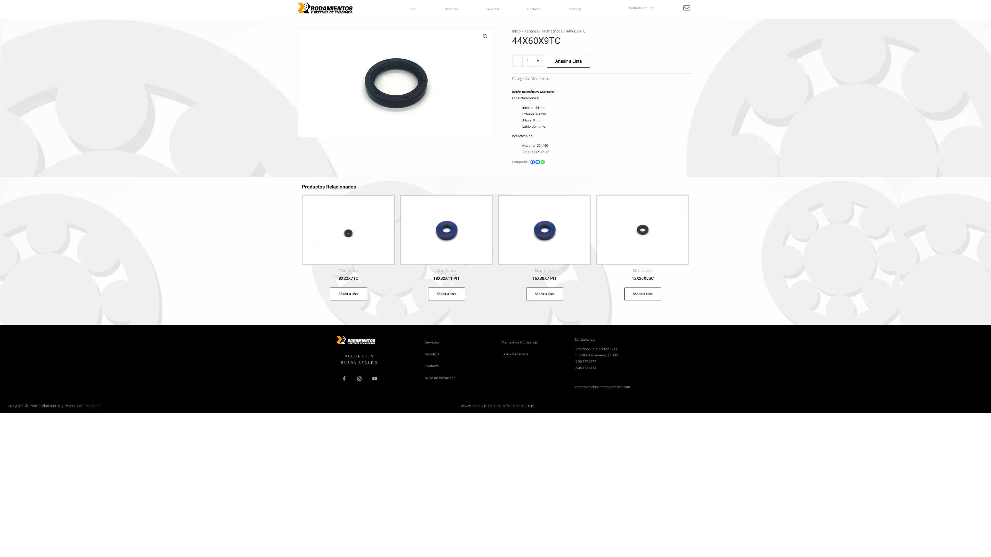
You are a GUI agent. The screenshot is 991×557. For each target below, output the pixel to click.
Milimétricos (551, 31)
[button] (485, 36)
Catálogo (575, 9)
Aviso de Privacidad (440, 377)
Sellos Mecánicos (515, 354)
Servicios (492, 9)
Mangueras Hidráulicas (519, 342)
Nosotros (452, 9)
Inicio (413, 9)
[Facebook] (532, 162)
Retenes (531, 31)
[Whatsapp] (542, 162)
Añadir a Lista (568, 61)
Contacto (534, 9)
